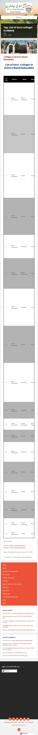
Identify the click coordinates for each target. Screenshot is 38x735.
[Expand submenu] (34, 568)
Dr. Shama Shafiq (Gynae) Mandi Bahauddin (21, 640)
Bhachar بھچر (23, 655)
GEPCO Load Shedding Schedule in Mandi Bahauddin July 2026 (19, 630)
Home (5, 35)
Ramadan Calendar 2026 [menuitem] (11, 722)
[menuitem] (19, 565)
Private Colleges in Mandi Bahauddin (14, 545)
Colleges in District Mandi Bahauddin (15, 58)
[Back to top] (19, 729)
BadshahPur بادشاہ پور (21, 652)
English (7, 671)
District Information (27, 557)
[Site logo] (19, 12)
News (9, 35)
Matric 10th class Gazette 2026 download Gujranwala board (18, 613)
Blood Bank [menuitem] (22, 722)
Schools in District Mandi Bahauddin (14, 548)
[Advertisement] (19, 696)
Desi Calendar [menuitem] (29, 722)
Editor (18, 557)
